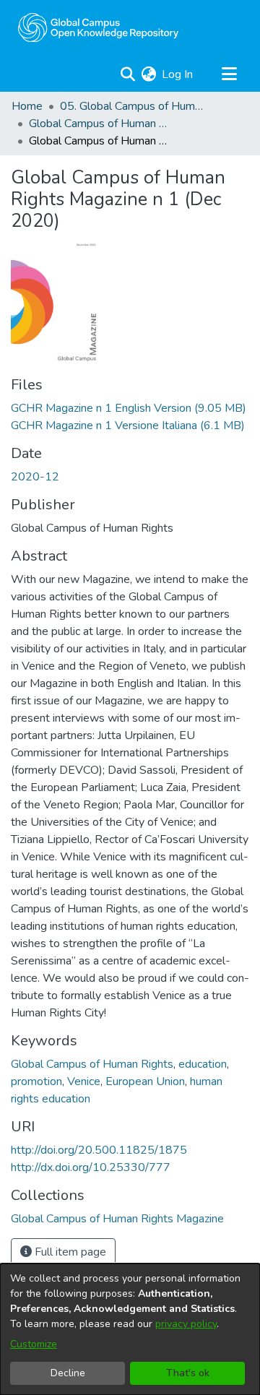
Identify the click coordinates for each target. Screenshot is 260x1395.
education (202, 1064)
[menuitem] (148, 74)
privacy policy (186, 1324)
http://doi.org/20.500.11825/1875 (99, 1150)
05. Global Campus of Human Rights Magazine (132, 106)
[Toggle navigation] (229, 74)
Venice (83, 1081)
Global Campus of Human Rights (92, 1064)
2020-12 (35, 477)
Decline (68, 1373)
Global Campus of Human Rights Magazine (101, 123)
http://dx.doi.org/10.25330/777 (90, 1167)
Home (27, 106)
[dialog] (130, 1329)
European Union (145, 1081)
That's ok (187, 1373)
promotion (36, 1081)
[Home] (98, 27)
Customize (33, 1344)
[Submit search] (127, 74)
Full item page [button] (69, 1252)
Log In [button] (178, 74)
